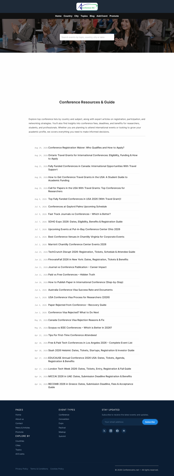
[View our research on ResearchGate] (123, 430)
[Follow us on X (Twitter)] (104, 430)
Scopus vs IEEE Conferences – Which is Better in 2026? (80, 327)
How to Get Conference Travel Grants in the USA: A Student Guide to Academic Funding (88, 179)
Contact (19, 423)
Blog (92, 16)
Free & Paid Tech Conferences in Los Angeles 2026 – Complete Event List (90, 342)
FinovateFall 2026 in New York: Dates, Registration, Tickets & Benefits (88, 259)
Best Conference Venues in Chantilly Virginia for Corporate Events (86, 236)
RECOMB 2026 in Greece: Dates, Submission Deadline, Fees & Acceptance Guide (90, 386)
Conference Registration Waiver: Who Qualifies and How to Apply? (86, 147)
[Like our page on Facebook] (117, 430)
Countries (19, 441)
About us (19, 419)
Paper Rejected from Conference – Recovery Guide (77, 304)
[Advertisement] (87, 80)
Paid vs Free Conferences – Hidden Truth (71, 274)
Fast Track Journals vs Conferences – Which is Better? (79, 214)
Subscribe (150, 422)
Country (68, 16)
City (76, 16)
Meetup (62, 432)
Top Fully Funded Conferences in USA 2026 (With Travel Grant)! (84, 198)
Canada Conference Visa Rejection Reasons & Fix (76, 320)
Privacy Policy (21, 469)
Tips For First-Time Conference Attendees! (72, 335)
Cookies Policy (57, 469)
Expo (61, 423)
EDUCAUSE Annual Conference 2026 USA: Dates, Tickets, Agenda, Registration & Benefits (86, 359)
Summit (62, 436)
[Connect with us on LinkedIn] (110, 430)
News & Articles (22, 427)
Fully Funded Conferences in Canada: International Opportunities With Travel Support (92, 168)
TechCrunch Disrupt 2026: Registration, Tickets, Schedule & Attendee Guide (91, 251)
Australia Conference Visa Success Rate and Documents (80, 289)
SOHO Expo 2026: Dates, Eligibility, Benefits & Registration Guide (85, 221)
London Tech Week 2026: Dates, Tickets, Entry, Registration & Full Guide (89, 368)
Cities (18, 445)
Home (58, 16)
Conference (64, 415)
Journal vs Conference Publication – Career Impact (77, 267)
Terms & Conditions (39, 469)
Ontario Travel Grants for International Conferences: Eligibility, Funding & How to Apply (93, 157)
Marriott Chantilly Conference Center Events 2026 (77, 244)
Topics (84, 16)
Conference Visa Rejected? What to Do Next (73, 312)
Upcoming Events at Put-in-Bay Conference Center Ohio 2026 (84, 229)
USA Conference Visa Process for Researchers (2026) (79, 297)
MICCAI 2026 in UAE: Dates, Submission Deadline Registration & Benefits (90, 376)
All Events (19, 454)
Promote (114, 16)
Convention (64, 419)
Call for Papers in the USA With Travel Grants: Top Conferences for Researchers (86, 190)
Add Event (102, 16)
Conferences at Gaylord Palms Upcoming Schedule (77, 206)
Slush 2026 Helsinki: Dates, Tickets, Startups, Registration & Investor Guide (91, 350)
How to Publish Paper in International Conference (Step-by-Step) (85, 282)
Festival (62, 427)
